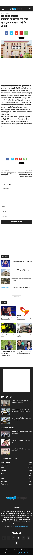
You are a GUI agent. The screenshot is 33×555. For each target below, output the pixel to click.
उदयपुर (2, 349)
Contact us (24, 550)
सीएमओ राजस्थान (5, 484)
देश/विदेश (16, 16)
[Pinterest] (23, 538)
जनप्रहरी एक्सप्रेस (4, 315)
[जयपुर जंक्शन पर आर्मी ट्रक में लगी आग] (24, 328)
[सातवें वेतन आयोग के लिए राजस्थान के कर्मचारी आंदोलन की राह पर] (5, 434)
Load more (16, 297)
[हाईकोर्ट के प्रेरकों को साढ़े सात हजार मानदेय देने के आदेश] (5, 451)
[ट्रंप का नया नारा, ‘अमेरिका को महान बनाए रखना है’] (8, 311)
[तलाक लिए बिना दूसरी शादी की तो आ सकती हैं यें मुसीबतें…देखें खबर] (5, 442)
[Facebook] (4, 538)
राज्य (9, 16)
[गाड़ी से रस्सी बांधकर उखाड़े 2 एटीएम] (8, 328)
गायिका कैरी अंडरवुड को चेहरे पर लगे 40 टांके (22, 261)
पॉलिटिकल (3, 470)
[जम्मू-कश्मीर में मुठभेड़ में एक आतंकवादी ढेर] (5, 290)
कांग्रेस (2, 476)
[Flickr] (8, 538)
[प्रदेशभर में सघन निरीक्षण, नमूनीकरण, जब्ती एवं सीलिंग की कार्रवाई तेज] (5, 403)
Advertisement (15, 550)
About (7, 550)
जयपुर (12, 16)
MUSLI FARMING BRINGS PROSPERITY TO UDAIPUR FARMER (8, 353)
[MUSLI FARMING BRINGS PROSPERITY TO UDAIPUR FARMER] (8, 345)
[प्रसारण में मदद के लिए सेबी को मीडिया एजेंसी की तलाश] (5, 281)
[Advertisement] (16, 3)
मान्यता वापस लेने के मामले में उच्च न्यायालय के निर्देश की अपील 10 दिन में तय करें (25, 175)
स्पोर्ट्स (19, 315)
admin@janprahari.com (20, 527)
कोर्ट (6, 16)
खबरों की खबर (4, 481)
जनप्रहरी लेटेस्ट (5, 465)
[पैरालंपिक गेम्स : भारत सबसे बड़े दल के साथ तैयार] (24, 311)
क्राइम (2, 478)
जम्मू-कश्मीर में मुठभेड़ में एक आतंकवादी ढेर (21, 287)
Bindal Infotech (23, 553)
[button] (30, 8)
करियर (2, 16)
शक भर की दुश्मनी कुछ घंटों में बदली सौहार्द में (8, 174)
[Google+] (13, 538)
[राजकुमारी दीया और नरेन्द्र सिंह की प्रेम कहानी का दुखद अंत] (24, 345)
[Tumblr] (16, 543)
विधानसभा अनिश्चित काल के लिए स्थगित (20, 270)
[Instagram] (18, 538)
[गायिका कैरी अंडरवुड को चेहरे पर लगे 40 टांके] (5, 263)
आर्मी (18, 332)
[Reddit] (28, 538)
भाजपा (2, 473)
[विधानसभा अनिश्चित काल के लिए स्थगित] (5, 272)
